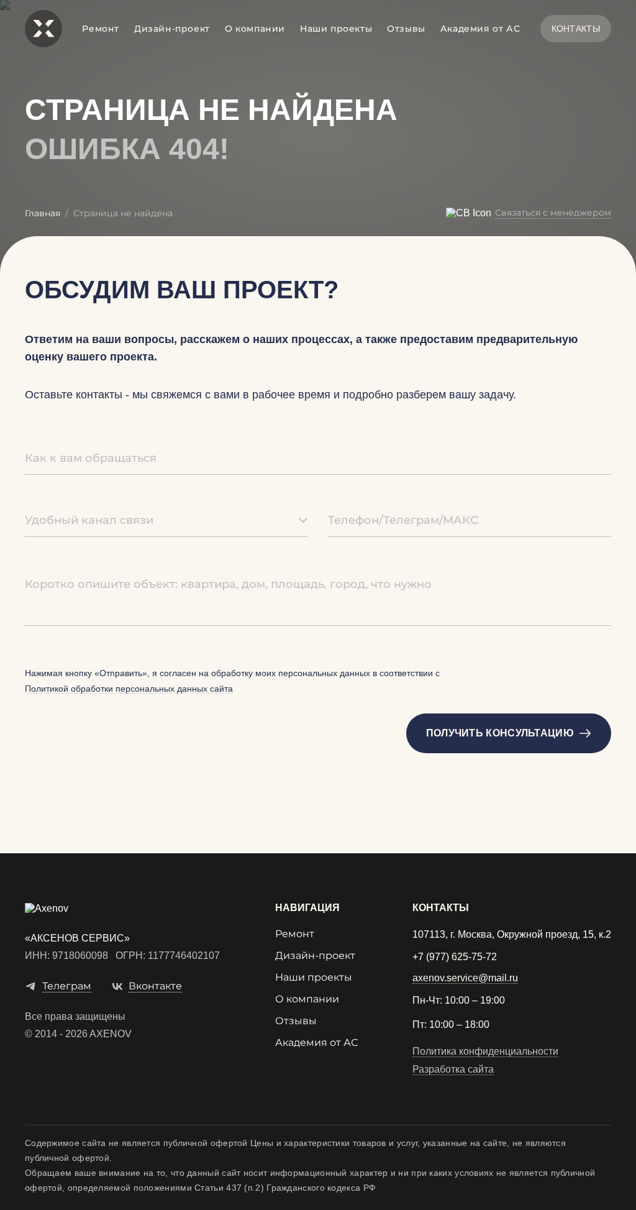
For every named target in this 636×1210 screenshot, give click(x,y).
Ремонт (100, 28)
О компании (255, 28)
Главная (42, 213)
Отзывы (406, 28)
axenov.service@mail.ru (465, 978)
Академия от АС (480, 28)
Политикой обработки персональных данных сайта (129, 689)
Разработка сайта (453, 1070)
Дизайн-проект (172, 28)
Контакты (576, 29)
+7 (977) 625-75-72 (454, 957)
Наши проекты (336, 28)
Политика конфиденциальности (485, 1051)
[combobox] (166, 521)
